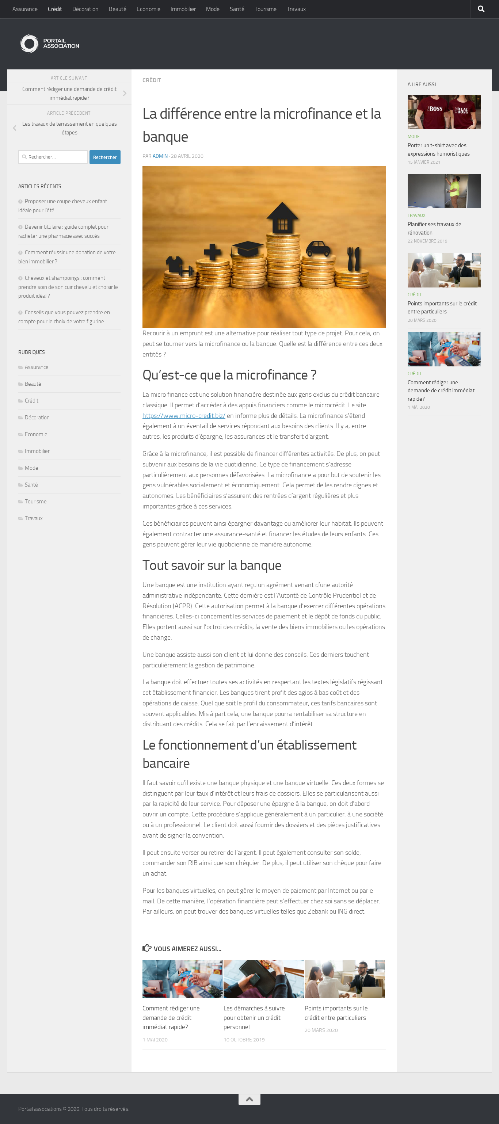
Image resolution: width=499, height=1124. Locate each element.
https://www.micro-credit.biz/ (183, 416)
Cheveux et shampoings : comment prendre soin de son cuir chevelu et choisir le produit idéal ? (68, 287)
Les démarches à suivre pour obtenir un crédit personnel (254, 1017)
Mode (213, 8)
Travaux (296, 8)
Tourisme (266, 8)
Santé (237, 8)
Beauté (117, 8)
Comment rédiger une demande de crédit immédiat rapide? (171, 1017)
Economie (148, 8)
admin (160, 156)
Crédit (55, 8)
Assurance (25, 8)
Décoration (85, 8)
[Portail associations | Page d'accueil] (49, 44)
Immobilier (183, 8)
